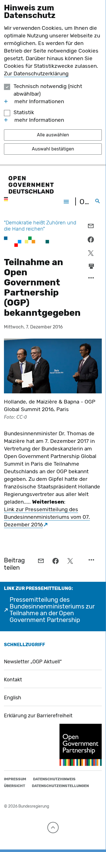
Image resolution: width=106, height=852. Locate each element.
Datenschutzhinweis (54, 779)
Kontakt (13, 680)
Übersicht (14, 786)
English (12, 698)
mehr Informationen (39, 101)
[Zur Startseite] (29, 189)
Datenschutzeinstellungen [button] (60, 786)
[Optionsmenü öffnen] (91, 279)
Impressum (15, 779)
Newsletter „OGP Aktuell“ (33, 662)
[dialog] (53, 83)
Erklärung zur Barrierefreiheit (38, 716)
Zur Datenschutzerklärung (36, 73)
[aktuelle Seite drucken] (91, 266)
